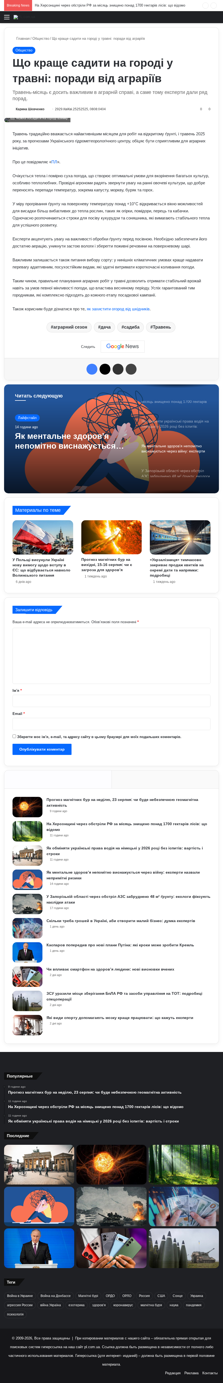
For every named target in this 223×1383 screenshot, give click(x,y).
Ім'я (17, 691)
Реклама (191, 1373)
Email (19, 714)
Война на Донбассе (56, 1296)
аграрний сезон (70, 327)
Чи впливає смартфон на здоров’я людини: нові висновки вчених (110, 969)
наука (174, 1305)
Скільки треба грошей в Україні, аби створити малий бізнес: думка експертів (121, 921)
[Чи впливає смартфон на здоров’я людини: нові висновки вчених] (27, 976)
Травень (162, 327)
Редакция (173, 1373)
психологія (15, 1314)
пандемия (194, 1305)
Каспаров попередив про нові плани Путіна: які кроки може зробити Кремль (120, 945)
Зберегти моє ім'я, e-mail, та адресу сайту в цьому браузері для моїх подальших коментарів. (99, 737)
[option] (111, 438)
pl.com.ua (92, 1347)
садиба (132, 327)
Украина (196, 1296)
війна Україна (50, 1305)
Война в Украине (20, 1296)
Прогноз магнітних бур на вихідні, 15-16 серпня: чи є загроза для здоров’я (106, 564)
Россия (144, 1296)
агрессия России (20, 1305)
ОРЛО (126, 1296)
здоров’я (99, 1305)
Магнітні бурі (88, 1296)
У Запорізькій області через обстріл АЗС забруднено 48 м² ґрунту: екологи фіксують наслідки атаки (72, 449)
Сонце (178, 1296)
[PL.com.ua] (24, 17)
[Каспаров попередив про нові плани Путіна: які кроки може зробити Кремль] (27, 952)
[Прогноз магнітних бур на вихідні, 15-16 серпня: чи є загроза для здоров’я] (111, 537)
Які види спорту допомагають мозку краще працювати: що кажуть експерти (120, 1017)
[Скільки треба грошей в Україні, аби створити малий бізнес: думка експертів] (27, 928)
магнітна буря (151, 1305)
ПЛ (54, 162)
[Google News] (123, 347)
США (161, 1296)
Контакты (210, 1373)
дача (106, 327)
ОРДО (110, 1296)
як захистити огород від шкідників (118, 309)
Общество (40, 38)
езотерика (77, 1305)
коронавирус (123, 1305)
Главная (22, 38)
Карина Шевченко (30, 109)
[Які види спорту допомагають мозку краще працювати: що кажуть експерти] (27, 1025)
